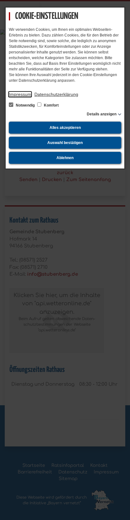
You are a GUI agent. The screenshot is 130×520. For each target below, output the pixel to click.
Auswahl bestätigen (65, 143)
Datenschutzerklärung (56, 94)
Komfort (51, 105)
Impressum (20, 94)
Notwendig (25, 105)
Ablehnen (65, 158)
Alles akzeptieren (65, 127)
